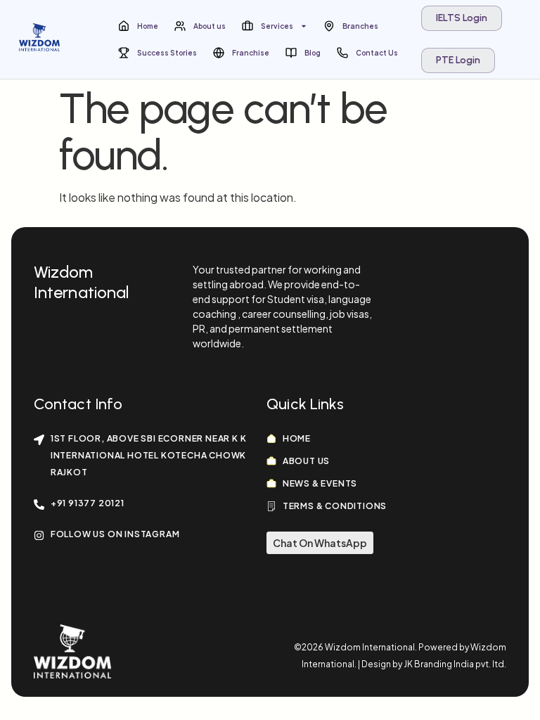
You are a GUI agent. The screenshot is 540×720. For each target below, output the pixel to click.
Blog (312, 53)
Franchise (250, 53)
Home (147, 26)
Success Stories (167, 53)
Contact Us (377, 53)
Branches (360, 26)
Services (277, 26)
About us (209, 26)
